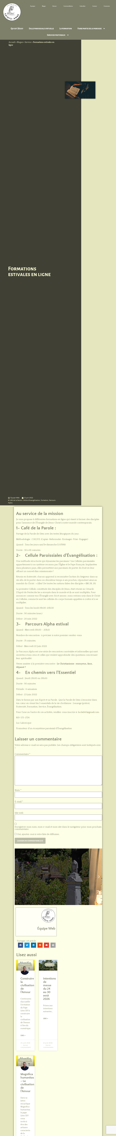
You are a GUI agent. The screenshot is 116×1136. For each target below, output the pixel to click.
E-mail (19, 801)
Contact (94, 6)
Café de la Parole (15, 500)
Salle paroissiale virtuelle (41, 28)
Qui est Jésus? (17, 28)
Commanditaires (68, 6)
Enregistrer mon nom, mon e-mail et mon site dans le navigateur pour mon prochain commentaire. (58, 828)
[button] (18, 877)
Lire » (23, 1035)
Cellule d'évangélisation (31, 500)
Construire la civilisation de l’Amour (27, 985)
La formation (65, 28)
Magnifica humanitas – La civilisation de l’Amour (27, 1083)
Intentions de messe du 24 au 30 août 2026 (49, 989)
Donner (54, 6)
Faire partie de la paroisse (90, 28)
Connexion (107, 6)
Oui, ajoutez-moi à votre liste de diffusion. (38, 834)
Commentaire (22, 754)
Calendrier (82, 6)
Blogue (44, 6)
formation (44, 500)
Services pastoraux (56, 35)
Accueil (12, 42)
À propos (32, 6)
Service (28, 42)
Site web (19, 813)
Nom (18, 790)
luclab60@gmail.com (88, 712)
